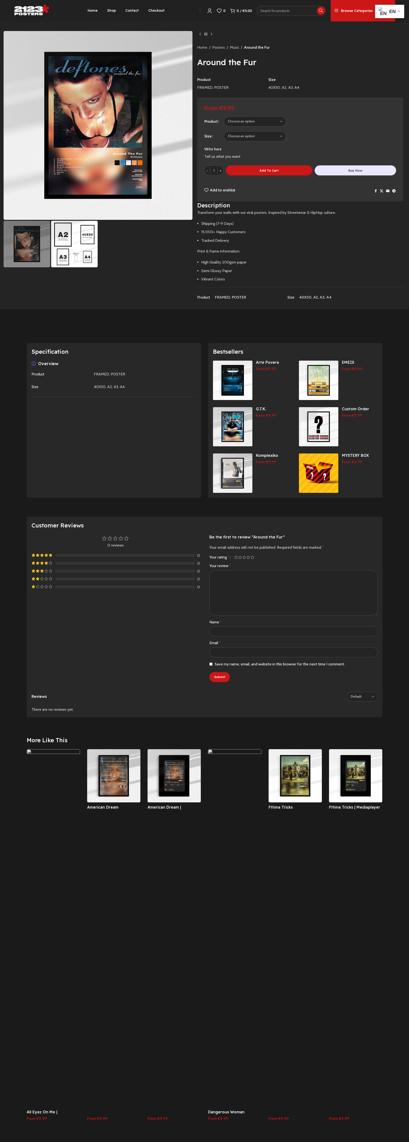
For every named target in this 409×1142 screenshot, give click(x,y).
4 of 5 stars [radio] (248, 557)
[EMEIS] (318, 380)
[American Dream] (113, 775)
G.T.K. (261, 408)
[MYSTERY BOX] (318, 473)
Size (208, 136)
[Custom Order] (318, 427)
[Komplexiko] (232, 473)
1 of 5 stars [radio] (236, 557)
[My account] (209, 11)
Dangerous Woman (226, 1112)
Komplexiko (267, 455)
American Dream (102, 807)
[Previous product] (200, 34)
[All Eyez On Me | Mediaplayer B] (53, 928)
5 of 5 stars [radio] (252, 557)
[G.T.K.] (232, 427)
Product (211, 121)
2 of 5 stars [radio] (240, 557)
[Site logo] (32, 10)
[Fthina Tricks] (295, 775)
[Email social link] (388, 191)
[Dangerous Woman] (234, 928)
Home (202, 47)
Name (215, 622)
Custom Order (355, 408)
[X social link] (381, 191)
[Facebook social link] (375, 191)
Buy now (355, 170)
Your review (220, 565)
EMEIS (348, 362)
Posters (218, 47)
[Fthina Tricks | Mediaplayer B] (355, 775)
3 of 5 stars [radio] (244, 557)
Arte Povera (267, 362)
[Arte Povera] (232, 380)
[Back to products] (206, 34)
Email (215, 643)
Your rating (219, 557)
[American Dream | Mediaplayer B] (174, 775)
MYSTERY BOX (355, 455)
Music (234, 47)
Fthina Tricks (281, 807)
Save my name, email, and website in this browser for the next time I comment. (280, 664)
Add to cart (269, 170)
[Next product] (211, 34)
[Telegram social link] (394, 191)
